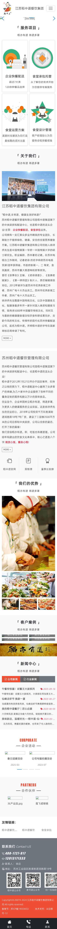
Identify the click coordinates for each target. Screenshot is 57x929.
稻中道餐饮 (10, 830)
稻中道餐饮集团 (47, 830)
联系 (47, 927)
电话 (28, 927)
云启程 (49, 908)
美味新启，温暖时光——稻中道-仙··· (21, 718)
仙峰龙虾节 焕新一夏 (13, 698)
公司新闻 (12, 679)
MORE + (7, 338)
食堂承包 (28, 830)
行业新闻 (31, 679)
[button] (19, 769)
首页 (9, 927)
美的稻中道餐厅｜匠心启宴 (17, 708)
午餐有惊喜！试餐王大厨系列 (18, 688)
